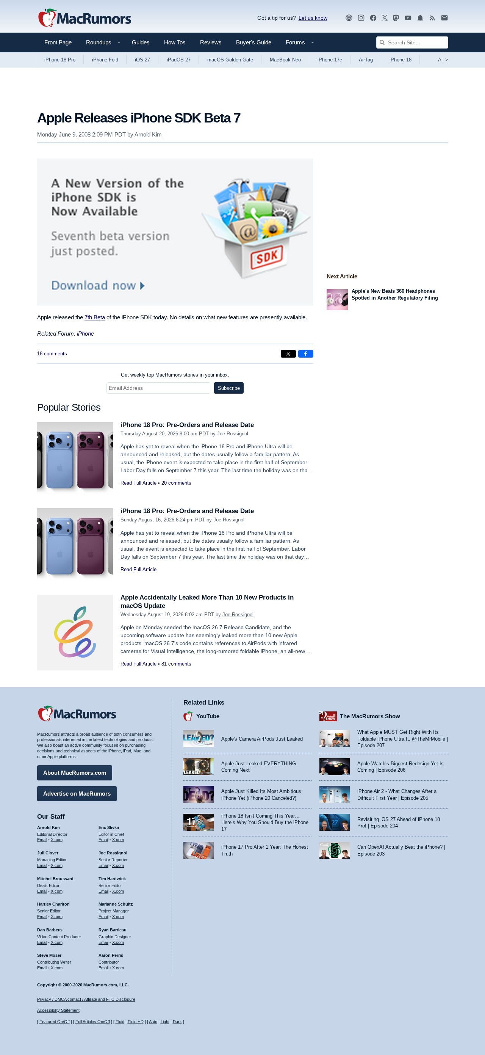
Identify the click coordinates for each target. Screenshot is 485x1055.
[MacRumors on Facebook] (373, 18)
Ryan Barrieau (113, 930)
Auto (153, 1021)
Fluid (120, 1021)
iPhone (85, 333)
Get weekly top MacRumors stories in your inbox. (175, 375)
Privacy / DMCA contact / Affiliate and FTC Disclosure (86, 999)
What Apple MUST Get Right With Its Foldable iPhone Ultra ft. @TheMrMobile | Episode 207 (402, 738)
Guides (141, 42)
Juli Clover (47, 853)
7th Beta (94, 317)
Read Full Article (138, 483)
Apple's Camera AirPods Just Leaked (262, 739)
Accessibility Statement (58, 1010)
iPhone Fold (105, 60)
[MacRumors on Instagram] (361, 18)
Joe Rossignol (232, 433)
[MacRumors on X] (385, 18)
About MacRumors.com (74, 772)
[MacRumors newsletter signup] (444, 18)
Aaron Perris (111, 955)
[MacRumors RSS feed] (432, 18)
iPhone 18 (400, 60)
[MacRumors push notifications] (420, 18)
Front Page (58, 42)
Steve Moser (49, 955)
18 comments (52, 353)
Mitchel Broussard (55, 878)
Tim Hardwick (112, 878)
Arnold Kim (148, 134)
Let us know (313, 18)
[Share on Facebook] (305, 354)
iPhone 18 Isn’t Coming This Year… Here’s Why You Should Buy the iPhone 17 (264, 822)
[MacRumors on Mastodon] (396, 18)
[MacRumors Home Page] (84, 18)
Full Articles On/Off (92, 1021)
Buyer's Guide (253, 42)
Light (165, 1021)
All (443, 60)
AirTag (366, 60)
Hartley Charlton (53, 904)
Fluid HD (136, 1021)
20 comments (176, 483)
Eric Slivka (109, 827)
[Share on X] (288, 354)
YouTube (207, 716)
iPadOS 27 (179, 60)
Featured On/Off (54, 1021)
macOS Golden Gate (230, 60)
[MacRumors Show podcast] (349, 18)
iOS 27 (142, 60)
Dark (177, 1021)
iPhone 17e (330, 60)
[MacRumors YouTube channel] (408, 18)
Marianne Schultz (116, 904)
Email (42, 839)
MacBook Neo (285, 60)
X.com (57, 839)
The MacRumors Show (370, 716)
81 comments (176, 664)
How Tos (175, 42)
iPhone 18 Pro (59, 60)
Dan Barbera (49, 930)
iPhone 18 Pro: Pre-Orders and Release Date (187, 425)
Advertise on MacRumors (77, 793)
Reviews (211, 42)
